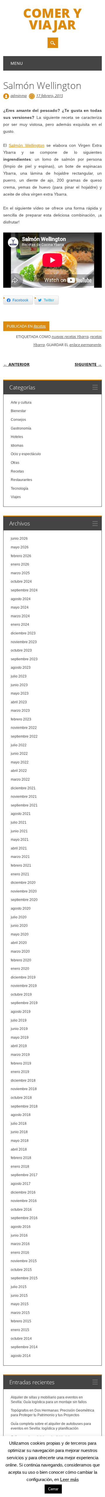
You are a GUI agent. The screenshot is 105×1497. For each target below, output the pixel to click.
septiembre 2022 (24, 736)
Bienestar (18, 411)
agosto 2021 (21, 814)
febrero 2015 (21, 1321)
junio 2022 (19, 754)
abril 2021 (19, 848)
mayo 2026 (20, 547)
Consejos (18, 420)
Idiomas (17, 445)
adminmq (18, 95)
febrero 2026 (21, 556)
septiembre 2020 (24, 900)
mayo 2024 (20, 607)
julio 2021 (19, 822)
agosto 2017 (21, 1184)
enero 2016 (20, 1253)
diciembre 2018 (23, 1081)
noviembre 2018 (24, 1089)
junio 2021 (19, 831)
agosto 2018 (21, 1115)
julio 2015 (19, 1287)
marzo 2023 (20, 711)
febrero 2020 (21, 960)
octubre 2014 (21, 1339)
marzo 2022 (20, 779)
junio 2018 (19, 1132)
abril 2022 (19, 771)
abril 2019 (19, 1046)
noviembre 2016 (24, 1201)
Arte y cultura (21, 402)
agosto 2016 (21, 1227)
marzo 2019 (20, 1055)
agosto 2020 (21, 908)
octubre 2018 (21, 1098)
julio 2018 (19, 1124)
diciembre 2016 (23, 1192)
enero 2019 (20, 1072)
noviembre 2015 (24, 1261)
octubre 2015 (21, 1270)
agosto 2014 (21, 1356)
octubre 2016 (21, 1210)
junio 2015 (19, 1296)
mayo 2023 (20, 693)
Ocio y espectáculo (26, 454)
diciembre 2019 (23, 977)
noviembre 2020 (24, 891)
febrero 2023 (21, 719)
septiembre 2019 (24, 1003)
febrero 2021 (21, 865)
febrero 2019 (21, 1063)
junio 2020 (19, 926)
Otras (15, 463)
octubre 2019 (21, 994)
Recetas (40, 326)
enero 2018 (20, 1167)
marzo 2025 (20, 573)
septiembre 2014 (24, 1347)
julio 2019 (19, 1020)
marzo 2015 (20, 1313)
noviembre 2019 (24, 986)
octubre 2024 (21, 582)
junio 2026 (19, 538)
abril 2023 (19, 702)
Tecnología (19, 489)
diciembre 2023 (23, 633)
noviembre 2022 (24, 728)
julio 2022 (19, 745)
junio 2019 (19, 1029)
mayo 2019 (20, 1037)
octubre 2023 (21, 650)
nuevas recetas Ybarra (70, 336)
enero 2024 (20, 625)
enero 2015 (20, 1330)
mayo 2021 (20, 840)
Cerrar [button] (53, 1489)
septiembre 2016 (24, 1218)
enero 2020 (20, 969)
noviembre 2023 (24, 642)
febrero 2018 (21, 1158)
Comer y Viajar (52, 18)
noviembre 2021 (24, 797)
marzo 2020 (20, 951)
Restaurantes (21, 480)
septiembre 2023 (24, 659)
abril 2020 (19, 943)
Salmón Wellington (26, 145)
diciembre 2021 (23, 788)
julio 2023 (19, 676)
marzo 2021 (20, 857)
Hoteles (17, 437)
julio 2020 (19, 917)
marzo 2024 (20, 616)
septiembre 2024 (24, 590)
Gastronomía (21, 428)
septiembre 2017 (24, 1175)
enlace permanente (85, 344)
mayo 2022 (20, 762)
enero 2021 (20, 874)
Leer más (69, 1479)
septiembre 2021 (24, 805)
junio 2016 (19, 1235)
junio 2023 (19, 685)
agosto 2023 (21, 668)
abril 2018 (19, 1149)
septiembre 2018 (24, 1106)
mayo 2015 (20, 1304)
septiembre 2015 (24, 1278)
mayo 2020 (20, 934)
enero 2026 (20, 564)
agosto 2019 (21, 1012)
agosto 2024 (21, 599)
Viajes (16, 497)
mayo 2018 (20, 1141)
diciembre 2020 (23, 883)
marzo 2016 (20, 1244)
